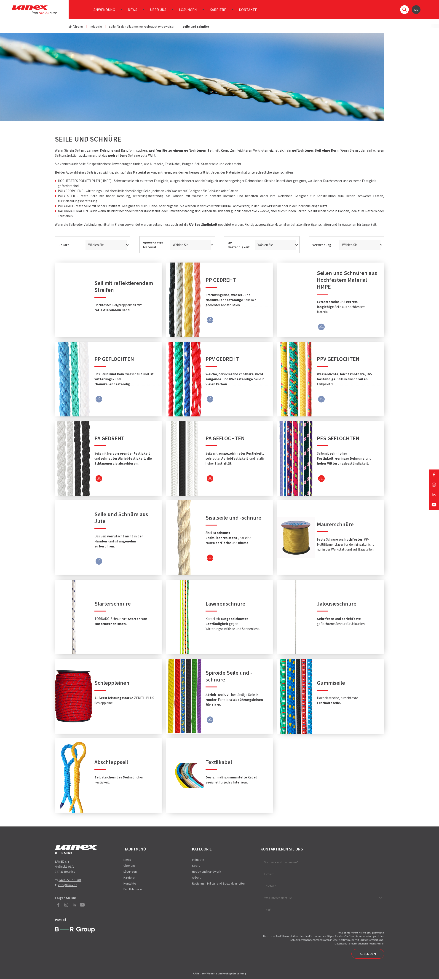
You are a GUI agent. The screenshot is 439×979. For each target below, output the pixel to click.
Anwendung (104, 9)
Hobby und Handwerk (206, 871)
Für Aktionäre (132, 889)
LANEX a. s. (34, 9)
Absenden (368, 954)
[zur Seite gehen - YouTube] (434, 505)
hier (381, 943)
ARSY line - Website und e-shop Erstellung (219, 973)
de (416, 10)
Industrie (96, 26)
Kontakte (248, 9)
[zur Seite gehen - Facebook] (434, 474)
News (132, 9)
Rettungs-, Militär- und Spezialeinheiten (219, 883)
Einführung (76, 26)
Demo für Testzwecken (76, 849)
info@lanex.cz (67, 885)
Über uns (158, 9)
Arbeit (196, 877)
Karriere (218, 9)
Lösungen (188, 9)
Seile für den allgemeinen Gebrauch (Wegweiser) (142, 26)
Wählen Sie (96, 245)
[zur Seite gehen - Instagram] (434, 485)
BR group (76, 929)
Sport (196, 866)
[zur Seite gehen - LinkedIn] (434, 495)
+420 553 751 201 (70, 880)
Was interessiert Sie (278, 898)
